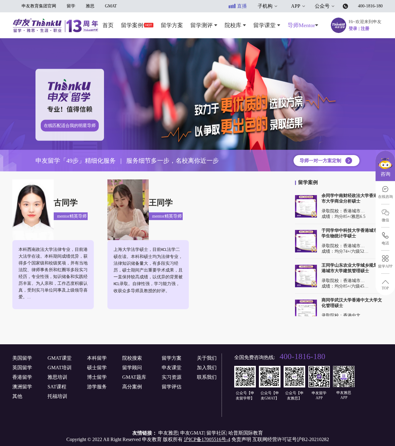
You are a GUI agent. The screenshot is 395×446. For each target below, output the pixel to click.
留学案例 (132, 25)
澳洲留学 (22, 386)
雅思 (90, 6)
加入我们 (207, 367)
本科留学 (97, 358)
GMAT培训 (60, 367)
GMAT (111, 6)
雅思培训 (57, 377)
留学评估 (171, 386)
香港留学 (22, 377)
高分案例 (132, 386)
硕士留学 (97, 367)
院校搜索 (132, 358)
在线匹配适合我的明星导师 (70, 125)
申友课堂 (171, 367)
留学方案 (172, 25)
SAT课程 (57, 386)
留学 (71, 6)
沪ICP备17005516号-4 (207, 439)
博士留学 (97, 377)
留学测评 (202, 25)
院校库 (234, 25)
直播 (242, 6)
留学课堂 (265, 25)
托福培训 (57, 396)
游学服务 (97, 386)
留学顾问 (132, 367)
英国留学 (22, 367)
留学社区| (216, 433)
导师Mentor (301, 25)
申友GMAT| (192, 433)
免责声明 (241, 439)
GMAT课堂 (60, 358)
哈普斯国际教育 (245, 433)
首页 (108, 25)
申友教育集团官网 (39, 6)
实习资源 (171, 377)
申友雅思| (168, 433)
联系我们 (207, 377)
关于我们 (207, 358)
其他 (17, 396)
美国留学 (22, 358)
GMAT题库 (134, 377)
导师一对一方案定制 (320, 160)
